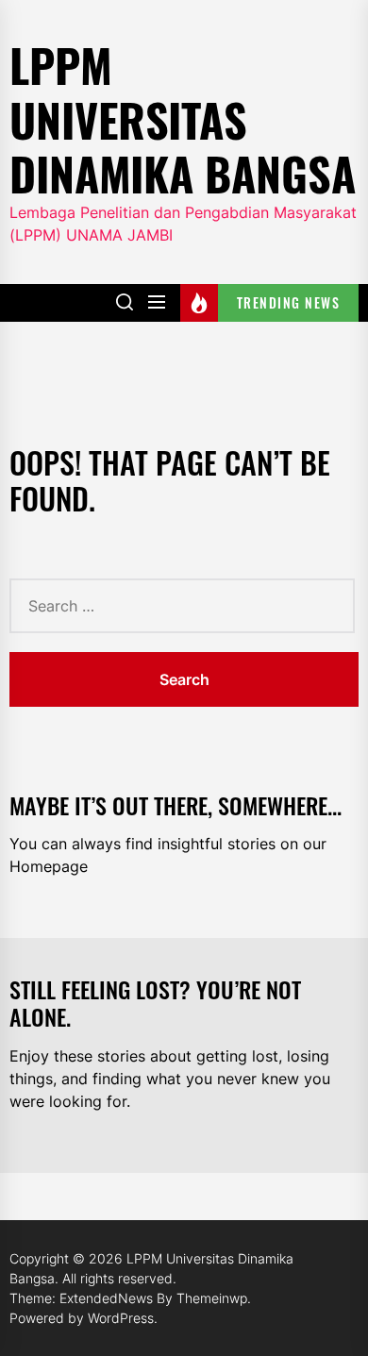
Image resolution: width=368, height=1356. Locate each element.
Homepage (48, 866)
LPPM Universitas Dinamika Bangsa (182, 119)
